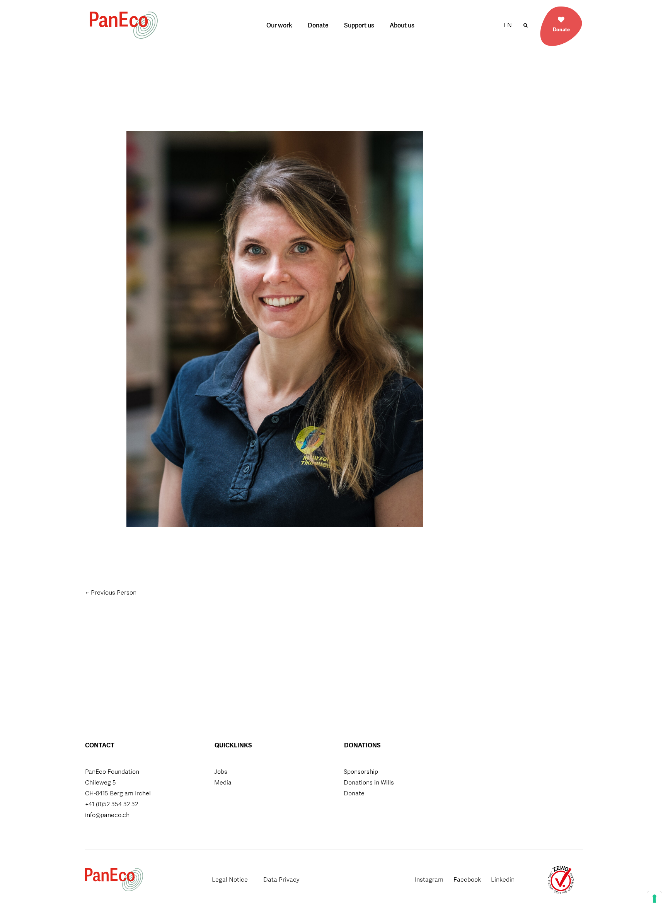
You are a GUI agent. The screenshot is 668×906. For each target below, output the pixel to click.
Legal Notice (230, 879)
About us (402, 25)
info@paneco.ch (107, 815)
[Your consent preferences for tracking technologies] (654, 898)
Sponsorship (361, 772)
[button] (525, 25)
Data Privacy (281, 879)
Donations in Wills (369, 782)
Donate (318, 25)
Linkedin (503, 879)
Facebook (467, 879)
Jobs (220, 772)
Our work (279, 25)
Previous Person (111, 592)
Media (223, 782)
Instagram (429, 879)
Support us (359, 25)
